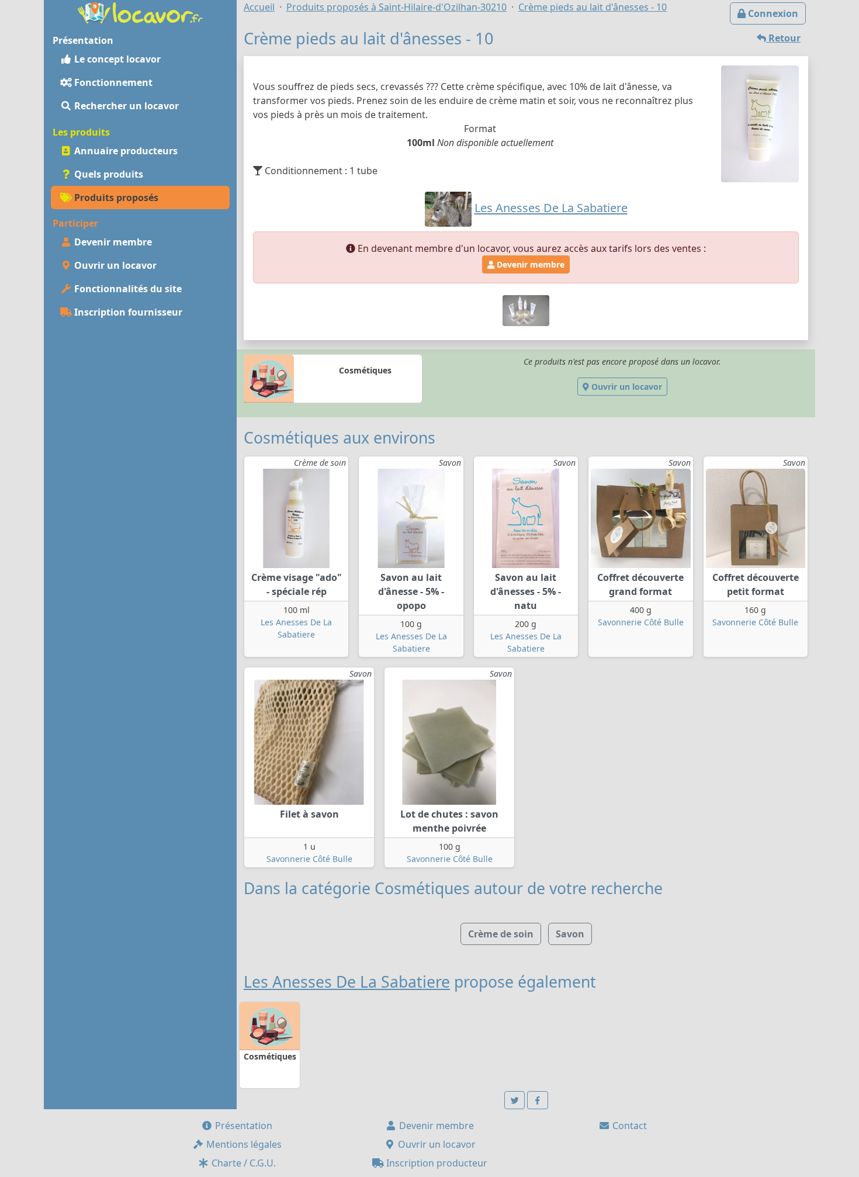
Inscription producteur (435, 1163)
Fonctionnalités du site (127, 288)
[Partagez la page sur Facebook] (537, 1100)
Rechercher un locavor (125, 105)
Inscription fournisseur (127, 312)
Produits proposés (115, 197)
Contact (628, 1125)
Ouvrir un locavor (114, 265)
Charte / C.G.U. (242, 1163)
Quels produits (107, 174)
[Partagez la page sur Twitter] (514, 1100)
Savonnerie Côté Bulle (641, 622)
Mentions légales (243, 1144)
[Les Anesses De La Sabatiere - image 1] (526, 309)
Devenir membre (112, 242)
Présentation (242, 1125)
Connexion (772, 13)
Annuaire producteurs (125, 150)
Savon (570, 933)
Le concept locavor (116, 59)
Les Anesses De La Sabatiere (347, 981)
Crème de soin (501, 933)
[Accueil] (140, 11)
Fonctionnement (112, 82)
